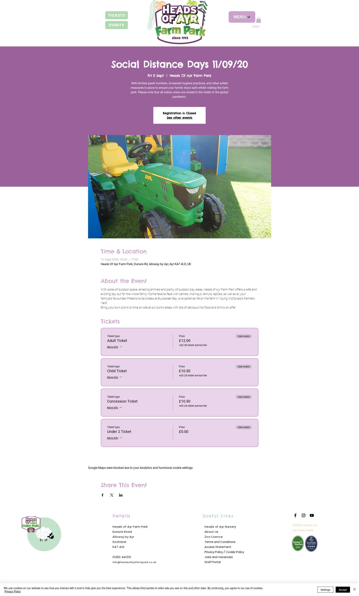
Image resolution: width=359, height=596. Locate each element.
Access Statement (218, 547)
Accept (343, 590)
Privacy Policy (12, 591)
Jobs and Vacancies (219, 557)
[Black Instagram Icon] (303, 515)
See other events (179, 117)
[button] (258, 20)
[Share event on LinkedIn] (121, 495)
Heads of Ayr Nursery (220, 527)
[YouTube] (311, 515)
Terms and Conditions (220, 542)
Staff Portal (213, 562)
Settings (325, 590)
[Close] (354, 589)
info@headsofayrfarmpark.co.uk (134, 562)
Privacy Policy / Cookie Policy (224, 552)
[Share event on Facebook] (102, 495)
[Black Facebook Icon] (295, 515)
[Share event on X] (111, 495)
